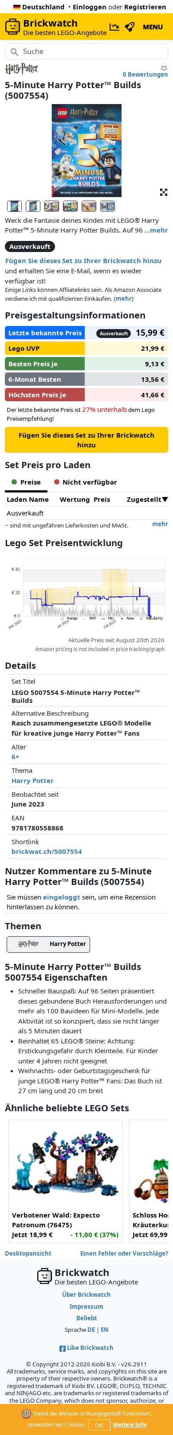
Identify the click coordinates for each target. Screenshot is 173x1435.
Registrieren (145, 6)
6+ (16, 756)
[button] (163, 191)
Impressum (86, 1307)
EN (105, 1330)
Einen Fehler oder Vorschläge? (124, 1253)
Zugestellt (144, 499)
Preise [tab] (30, 481)
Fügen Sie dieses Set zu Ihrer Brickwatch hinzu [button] (83, 260)
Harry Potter (33, 780)
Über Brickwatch (86, 1295)
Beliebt (86, 1318)
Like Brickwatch (90, 1348)
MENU (153, 26)
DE (91, 1330)
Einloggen (89, 6)
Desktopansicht (28, 1253)
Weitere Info (129, 1424)
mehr (159, 229)
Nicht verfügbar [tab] (90, 481)
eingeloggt (61, 896)
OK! (99, 1425)
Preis (102, 499)
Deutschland (43, 6)
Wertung (75, 499)
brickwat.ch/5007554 (47, 851)
